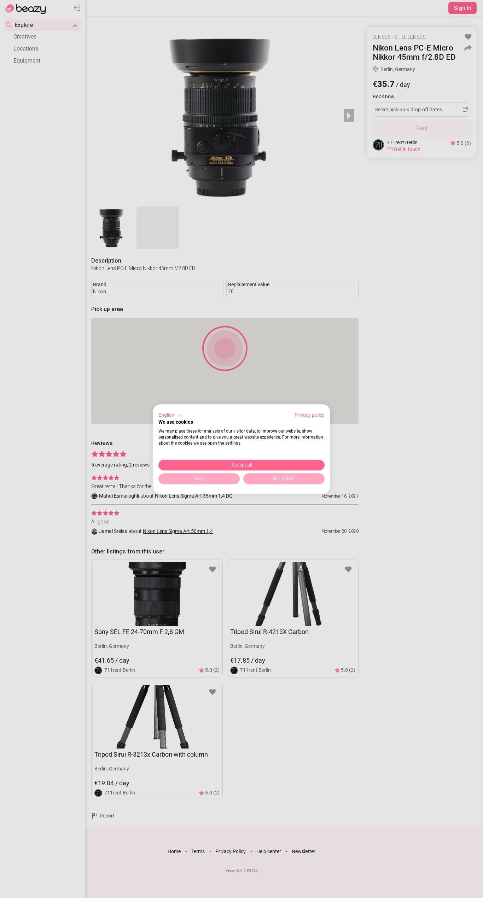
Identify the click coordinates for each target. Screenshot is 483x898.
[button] (170, 415)
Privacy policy (310, 415)
